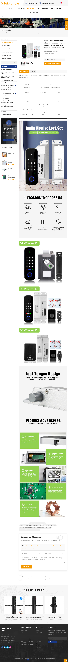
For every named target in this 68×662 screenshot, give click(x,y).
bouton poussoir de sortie (26, 632)
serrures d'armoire (6, 45)
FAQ (38, 8)
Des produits (30, 8)
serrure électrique (6, 55)
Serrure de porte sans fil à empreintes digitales (30, 530)
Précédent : (25, 574)
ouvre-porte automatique (7, 69)
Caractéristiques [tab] (24, 71)
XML (42, 658)
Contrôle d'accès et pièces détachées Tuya (7, 76)
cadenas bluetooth (6, 58)
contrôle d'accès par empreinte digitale (27, 645)
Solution (38, 639)
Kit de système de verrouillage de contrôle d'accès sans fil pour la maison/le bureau (38, 576)
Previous (1, 609)
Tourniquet (3, 111)
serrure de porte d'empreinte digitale (6, 99)
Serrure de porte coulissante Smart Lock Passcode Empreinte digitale (14, 616)
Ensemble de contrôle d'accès (50, 525)
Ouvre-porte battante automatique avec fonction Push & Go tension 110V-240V (11, 161)
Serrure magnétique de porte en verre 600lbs (27, 642)
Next (66, 609)
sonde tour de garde (6, 114)
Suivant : (24, 579)
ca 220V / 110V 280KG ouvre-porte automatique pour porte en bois (11, 154)
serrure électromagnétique (7, 83)
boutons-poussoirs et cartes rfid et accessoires (7, 105)
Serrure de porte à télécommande (38, 523)
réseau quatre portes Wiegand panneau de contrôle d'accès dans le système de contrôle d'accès (11, 176)
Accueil (37, 630)
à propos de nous (39, 632)
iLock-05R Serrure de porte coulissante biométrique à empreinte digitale (34, 616)
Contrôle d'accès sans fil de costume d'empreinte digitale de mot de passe (36, 527)
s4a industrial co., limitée (6, 629)
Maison (11, 8)
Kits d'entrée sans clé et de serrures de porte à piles (39, 579)
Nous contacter (33, 12)
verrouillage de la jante (7, 53)
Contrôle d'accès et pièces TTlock (7, 72)
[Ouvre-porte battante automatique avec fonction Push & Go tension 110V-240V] (4, 162)
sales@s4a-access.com (48, 3)
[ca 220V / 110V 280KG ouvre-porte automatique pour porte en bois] (4, 154)
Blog (37, 643)
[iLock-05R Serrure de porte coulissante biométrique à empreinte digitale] (34, 605)
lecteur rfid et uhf (5, 96)
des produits (38, 635)
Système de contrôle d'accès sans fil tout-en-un (31, 525)
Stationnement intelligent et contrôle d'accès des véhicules (7, 89)
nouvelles (58, 8)
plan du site (38, 645)
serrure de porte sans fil (24, 33)
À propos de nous (20, 8)
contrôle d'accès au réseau (7, 80)
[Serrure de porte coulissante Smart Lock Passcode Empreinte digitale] (13, 605)
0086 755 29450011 (32, 3)
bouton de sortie (5, 109)
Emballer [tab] (33, 71)
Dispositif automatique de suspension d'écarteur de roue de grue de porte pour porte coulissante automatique (11, 169)
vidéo (51, 8)
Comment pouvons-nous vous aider (9, 129)
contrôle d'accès (24, 637)
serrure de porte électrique (13, 33)
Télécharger (44, 8)
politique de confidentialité (49, 658)
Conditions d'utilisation (38, 648)
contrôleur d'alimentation (7, 102)
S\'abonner (52, 642)
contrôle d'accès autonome (7, 85)
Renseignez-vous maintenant (53, 63)
